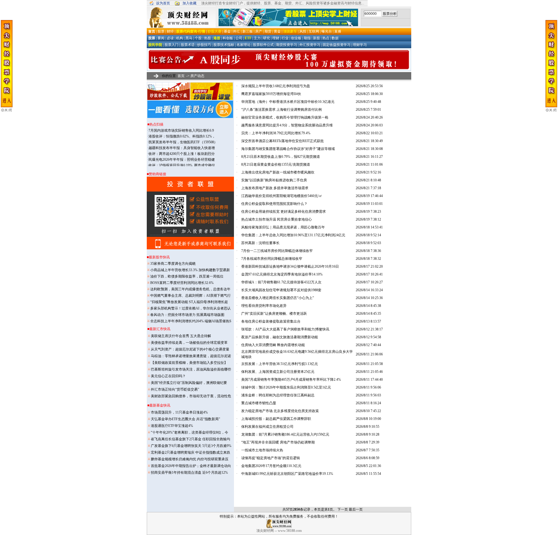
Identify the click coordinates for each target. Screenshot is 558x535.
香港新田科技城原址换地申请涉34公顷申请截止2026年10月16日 (290, 266)
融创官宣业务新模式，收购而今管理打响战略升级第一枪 (284, 117)
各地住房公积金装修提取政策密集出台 (271, 321)
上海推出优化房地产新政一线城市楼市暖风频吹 (277, 172)
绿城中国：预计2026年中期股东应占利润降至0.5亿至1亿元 (286, 387)
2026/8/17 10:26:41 (369, 274)
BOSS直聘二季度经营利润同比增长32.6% (182, 283)
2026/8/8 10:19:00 (368, 419)
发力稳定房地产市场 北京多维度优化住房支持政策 (280, 411)
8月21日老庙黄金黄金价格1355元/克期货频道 (275, 164)
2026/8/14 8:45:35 (368, 314)
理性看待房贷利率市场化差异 (264, 306)
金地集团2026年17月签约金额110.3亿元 (271, 466)
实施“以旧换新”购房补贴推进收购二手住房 (274, 180)
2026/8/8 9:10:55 (367, 427)
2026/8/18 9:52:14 (368, 235)
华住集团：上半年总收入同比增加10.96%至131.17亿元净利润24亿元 (293, 235)
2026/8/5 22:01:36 (368, 466)
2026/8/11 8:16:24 (368, 403)
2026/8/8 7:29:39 (367, 442)
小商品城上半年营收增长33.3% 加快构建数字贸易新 (190, 270)
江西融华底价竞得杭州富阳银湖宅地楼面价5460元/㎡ (281, 196)
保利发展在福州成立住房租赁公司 (267, 427)
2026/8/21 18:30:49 (369, 141)
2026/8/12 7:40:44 (368, 345)
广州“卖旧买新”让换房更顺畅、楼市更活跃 (274, 314)
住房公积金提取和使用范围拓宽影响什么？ (274, 204)
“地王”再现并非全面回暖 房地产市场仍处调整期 (278, 442)
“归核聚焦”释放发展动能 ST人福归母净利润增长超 (189, 302)
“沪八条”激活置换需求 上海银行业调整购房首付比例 (281, 110)
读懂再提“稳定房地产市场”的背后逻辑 (270, 458)
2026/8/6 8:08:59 (367, 458)
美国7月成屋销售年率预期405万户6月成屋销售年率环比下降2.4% (291, 379)
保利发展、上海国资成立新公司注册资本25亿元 (277, 372)
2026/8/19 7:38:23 (368, 212)
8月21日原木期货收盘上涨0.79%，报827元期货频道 (280, 157)
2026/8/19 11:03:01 (369, 204)
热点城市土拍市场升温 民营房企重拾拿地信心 (276, 219)
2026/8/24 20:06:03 (369, 125)
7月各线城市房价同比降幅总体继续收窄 (271, 259)
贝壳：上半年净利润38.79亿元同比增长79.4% (275, 133)
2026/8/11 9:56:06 (368, 387)
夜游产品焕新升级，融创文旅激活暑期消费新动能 (279, 337)
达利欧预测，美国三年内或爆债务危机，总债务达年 (190, 289)
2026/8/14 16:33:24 (369, 290)
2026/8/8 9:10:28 (367, 434)
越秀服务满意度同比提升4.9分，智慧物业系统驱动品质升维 (287, 125)
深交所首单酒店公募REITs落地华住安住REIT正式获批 (282, 141)
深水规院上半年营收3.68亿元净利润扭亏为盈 (275, 86)
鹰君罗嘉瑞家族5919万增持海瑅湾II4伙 (271, 94)
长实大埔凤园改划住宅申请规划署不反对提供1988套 (281, 290)
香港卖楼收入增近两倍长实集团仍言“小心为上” (277, 298)
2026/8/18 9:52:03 (368, 243)
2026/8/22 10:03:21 (369, 133)
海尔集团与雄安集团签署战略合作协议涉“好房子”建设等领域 (288, 149)
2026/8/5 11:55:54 (368, 474)
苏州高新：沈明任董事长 (260, 243)
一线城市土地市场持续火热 (262, 450)
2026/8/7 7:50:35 (367, 450)
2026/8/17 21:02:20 (369, 266)
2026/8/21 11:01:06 (369, 164)
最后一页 (356, 509)
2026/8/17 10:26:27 (369, 282)
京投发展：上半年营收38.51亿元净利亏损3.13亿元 (279, 364)
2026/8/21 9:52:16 (368, 172)
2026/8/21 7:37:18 (368, 188)
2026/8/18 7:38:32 (368, 259)
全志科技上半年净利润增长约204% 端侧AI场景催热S (190, 321)
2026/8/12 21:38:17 (369, 329)
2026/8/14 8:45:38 (368, 306)
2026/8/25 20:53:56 (369, 86)
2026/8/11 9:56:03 (368, 395)
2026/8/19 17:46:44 (369, 196)
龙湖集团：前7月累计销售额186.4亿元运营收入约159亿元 (285, 434)
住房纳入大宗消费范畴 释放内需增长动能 (273, 345)
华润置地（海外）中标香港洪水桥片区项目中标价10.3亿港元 (288, 102)
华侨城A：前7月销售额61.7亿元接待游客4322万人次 (281, 282)
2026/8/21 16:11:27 (369, 157)
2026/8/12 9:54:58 (368, 337)
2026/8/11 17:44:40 (369, 379)
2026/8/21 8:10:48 (368, 180)
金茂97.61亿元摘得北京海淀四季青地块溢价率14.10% (282, 274)
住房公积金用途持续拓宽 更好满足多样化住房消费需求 (283, 212)
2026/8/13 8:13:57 (368, 321)
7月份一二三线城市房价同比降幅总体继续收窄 (277, 251)
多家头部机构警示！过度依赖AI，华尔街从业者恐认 (190, 308)
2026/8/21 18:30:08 (369, 149)
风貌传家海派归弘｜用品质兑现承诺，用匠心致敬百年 (283, 227)
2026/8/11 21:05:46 (369, 372)
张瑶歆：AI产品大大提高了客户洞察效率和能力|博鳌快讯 (285, 329)
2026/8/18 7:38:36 (368, 251)
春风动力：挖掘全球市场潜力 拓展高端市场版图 (187, 315)
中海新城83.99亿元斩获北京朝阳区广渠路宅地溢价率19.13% (287, 474)
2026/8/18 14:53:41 (369, 227)
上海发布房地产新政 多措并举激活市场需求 (274, 188)
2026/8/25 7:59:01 (368, 110)
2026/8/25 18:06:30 (369, 94)
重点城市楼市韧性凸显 (258, 403)
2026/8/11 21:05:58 (369, 364)
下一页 (342, 509)
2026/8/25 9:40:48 (368, 102)
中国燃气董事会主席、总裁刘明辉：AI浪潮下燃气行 (190, 296)
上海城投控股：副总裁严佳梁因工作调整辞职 (276, 419)
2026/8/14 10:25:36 (369, 298)
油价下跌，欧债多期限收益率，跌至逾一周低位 (186, 276)
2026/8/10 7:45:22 (368, 411)
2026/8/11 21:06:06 (369, 354)
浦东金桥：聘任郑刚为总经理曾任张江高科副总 (277, 395)
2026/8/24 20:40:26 (369, 117)
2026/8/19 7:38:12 (368, 219)
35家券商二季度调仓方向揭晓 (173, 264)
